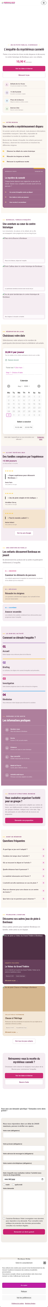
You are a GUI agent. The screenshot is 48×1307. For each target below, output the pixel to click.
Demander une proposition (24, 820)
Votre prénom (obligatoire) (12, 1144)
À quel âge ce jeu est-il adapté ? (15, 849)
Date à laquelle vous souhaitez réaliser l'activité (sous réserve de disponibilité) (22, 1174)
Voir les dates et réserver (24, 68)
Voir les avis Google (24, 533)
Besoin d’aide (24, 1082)
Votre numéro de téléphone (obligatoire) (17, 1163)
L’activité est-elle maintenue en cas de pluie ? (20, 883)
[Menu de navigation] (43, 3)
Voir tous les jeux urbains (24, 1041)
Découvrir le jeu (24, 75)
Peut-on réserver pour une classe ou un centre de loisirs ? (20, 891)
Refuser (24, 1291)
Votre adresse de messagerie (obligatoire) (18, 1153)
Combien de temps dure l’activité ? (16, 856)
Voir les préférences (24, 1298)
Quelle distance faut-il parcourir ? (16, 869)
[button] (45, 1263)
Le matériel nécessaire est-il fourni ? (17, 876)
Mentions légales (30, 1303)
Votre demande (8, 1188)
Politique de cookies (18, 1303)
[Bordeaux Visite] (8, 3)
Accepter (24, 1285)
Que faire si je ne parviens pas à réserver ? (19, 899)
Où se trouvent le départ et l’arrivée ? (17, 863)
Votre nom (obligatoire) (11, 1130)
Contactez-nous (40, 438)
